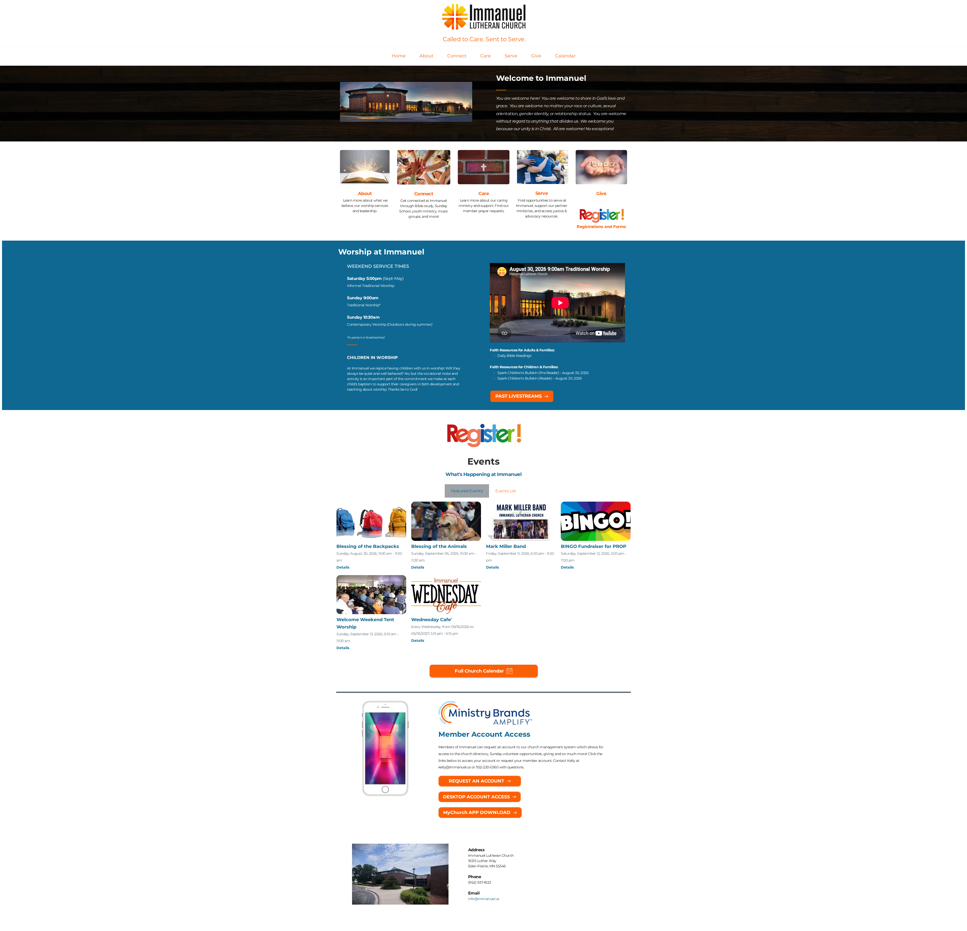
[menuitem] (398, 56)
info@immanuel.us (483, 899)
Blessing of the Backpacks (367, 546)
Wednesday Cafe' (431, 619)
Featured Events (467, 491)
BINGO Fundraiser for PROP (593, 546)
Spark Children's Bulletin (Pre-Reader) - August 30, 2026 (543, 372)
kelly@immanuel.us (454, 767)
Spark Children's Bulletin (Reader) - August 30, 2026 (540, 378)
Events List (505, 491)
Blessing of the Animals (439, 546)
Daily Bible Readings (514, 355)
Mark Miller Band (506, 546)
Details (342, 567)
